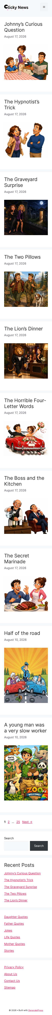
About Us (10, 974)
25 (18, 822)
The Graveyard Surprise (20, 182)
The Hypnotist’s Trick (18, 880)
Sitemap (9, 987)
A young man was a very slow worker (25, 728)
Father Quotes (14, 923)
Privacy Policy (14, 967)
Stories (9, 950)
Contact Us (12, 980)
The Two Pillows (22, 257)
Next (27, 822)
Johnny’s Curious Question (23, 27)
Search (9, 838)
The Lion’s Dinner (23, 329)
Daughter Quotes (16, 917)
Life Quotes (12, 937)
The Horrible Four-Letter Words (25, 403)
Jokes (8, 930)
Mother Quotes (14, 944)
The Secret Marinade (16, 558)
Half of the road (22, 633)
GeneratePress (35, 1010)
